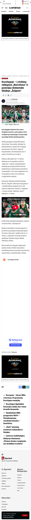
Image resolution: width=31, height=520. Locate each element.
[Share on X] (8, 95)
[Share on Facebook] (6, 95)
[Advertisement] (15, 58)
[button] (25, 515)
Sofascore (14, 352)
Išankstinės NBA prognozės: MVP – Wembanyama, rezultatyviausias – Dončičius (11, 418)
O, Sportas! (14, 7)
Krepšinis (4, 78)
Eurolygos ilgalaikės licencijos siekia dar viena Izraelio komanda (14, 406)
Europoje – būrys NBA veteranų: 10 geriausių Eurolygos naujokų (14, 398)
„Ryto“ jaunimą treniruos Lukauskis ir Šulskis (13, 429)
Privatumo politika (8, 517)
